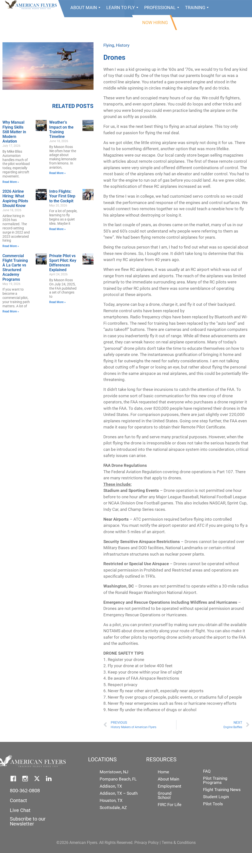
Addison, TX (111, 786)
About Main (83, 7)
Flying (108, 45)
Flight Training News (222, 789)
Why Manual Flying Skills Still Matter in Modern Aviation (14, 132)
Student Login (216, 796)
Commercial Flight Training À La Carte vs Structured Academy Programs (15, 267)
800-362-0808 (25, 791)
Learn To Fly (120, 7)
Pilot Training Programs (215, 780)
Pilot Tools (213, 803)
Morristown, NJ (114, 771)
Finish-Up (80, 22)
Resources (113, 22)
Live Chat (20, 810)
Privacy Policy (146, 842)
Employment (169, 786)
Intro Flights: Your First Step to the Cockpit (62, 196)
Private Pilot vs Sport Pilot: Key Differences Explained (62, 262)
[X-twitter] (37, 778)
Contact (18, 800)
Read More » (10, 182)
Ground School (165, 795)
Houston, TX (111, 800)
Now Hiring (155, 22)
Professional (160, 7)
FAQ (207, 771)
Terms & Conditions (179, 842)
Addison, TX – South (119, 793)
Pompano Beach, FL (118, 779)
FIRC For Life (169, 804)
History (122, 45)
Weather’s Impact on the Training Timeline (61, 129)
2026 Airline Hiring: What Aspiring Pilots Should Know (15, 198)
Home (163, 771)
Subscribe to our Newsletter (28, 821)
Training (195, 7)
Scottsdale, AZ (113, 807)
